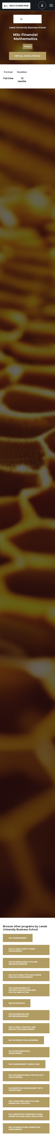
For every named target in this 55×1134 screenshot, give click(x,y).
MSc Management (18, 938)
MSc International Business (23, 1040)
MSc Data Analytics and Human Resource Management (25, 976)
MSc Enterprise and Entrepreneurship (19, 1015)
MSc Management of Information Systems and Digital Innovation (22, 990)
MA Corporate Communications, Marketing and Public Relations (26, 1115)
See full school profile (27, 56)
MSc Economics (17, 1003)
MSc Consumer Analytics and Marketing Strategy (24, 1102)
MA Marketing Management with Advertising (26, 1089)
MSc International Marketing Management (24, 1128)
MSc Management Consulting (24, 1064)
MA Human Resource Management (19, 1052)
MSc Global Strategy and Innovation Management (22, 1028)
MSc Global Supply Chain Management (22, 950)
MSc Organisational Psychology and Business (26, 1076)
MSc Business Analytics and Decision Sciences (23, 963)
